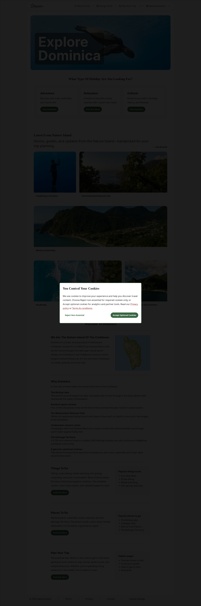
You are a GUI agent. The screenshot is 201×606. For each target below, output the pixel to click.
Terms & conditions (82, 308)
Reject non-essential (74, 315)
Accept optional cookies (124, 315)
